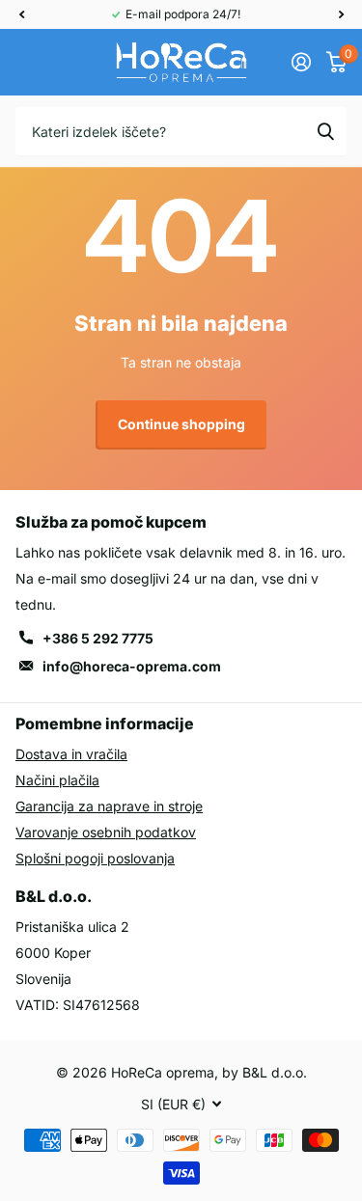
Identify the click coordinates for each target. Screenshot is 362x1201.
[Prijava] (301, 62)
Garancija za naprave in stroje (109, 806)
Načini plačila (57, 780)
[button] (21, 14)
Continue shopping (181, 424)
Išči (325, 131)
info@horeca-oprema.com (131, 666)
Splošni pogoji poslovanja (95, 858)
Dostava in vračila (71, 754)
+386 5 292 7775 (97, 638)
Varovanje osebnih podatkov (105, 832)
